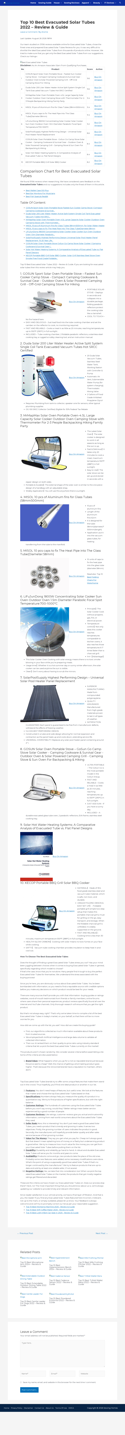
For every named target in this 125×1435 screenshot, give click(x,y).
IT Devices (109, 3)
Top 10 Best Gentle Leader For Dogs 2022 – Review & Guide (32, 1303)
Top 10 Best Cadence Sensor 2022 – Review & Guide (60, 1282)
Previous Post (25, 1233)
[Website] (92, 1374)
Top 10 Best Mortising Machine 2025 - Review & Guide (50, 1207)
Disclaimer (28, 1408)
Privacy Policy (16, 1408)
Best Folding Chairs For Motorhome (93, 580)
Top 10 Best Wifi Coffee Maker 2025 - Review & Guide (50, 1210)
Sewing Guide (44, 3)
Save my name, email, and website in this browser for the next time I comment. (59, 1382)
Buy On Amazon (76, 302)
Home (33, 3)
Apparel (85, 3)
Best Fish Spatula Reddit (37, 196)
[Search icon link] (120, 3)
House (57, 3)
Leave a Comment (28, 32)
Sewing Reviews (71, 3)
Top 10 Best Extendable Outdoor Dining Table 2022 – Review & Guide (33, 1285)
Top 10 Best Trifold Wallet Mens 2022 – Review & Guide (90, 1282)
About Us (50, 1408)
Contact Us (39, 1408)
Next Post (102, 1233)
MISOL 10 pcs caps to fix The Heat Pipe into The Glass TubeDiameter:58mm (60, 228)
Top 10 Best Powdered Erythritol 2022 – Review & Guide (62, 1300)
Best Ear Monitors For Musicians (40, 193)
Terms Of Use (61, 1408)
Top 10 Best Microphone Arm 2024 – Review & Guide (31, 1264)
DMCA (71, 1408)
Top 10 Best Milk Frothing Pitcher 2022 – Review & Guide (90, 1264)
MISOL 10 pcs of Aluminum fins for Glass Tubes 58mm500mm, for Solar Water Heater (65, 226)
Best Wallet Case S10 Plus (37, 190)
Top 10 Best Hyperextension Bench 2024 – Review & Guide (60, 1267)
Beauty (96, 3)
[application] (61, 3)
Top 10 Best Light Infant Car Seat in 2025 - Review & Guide (52, 1213)
